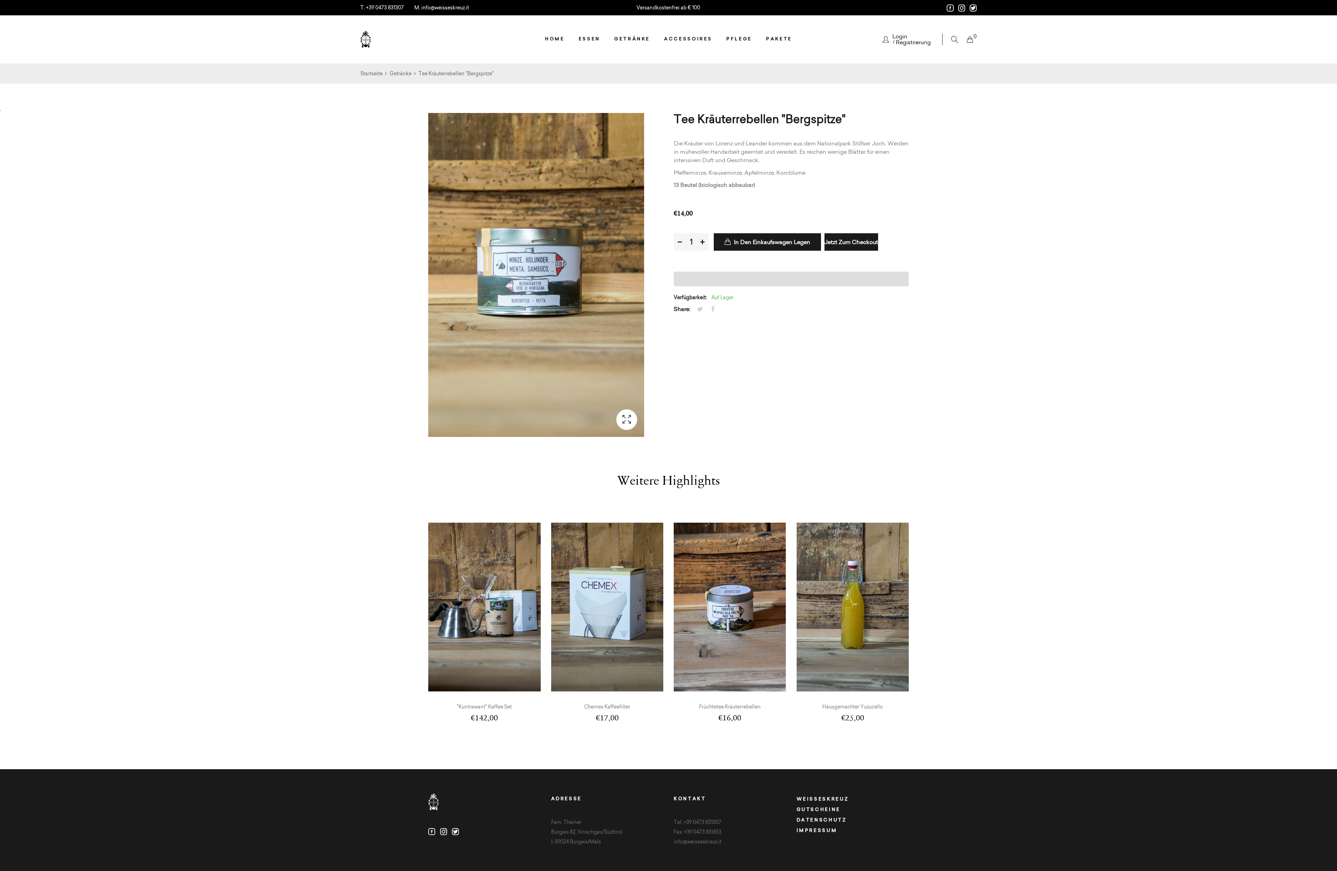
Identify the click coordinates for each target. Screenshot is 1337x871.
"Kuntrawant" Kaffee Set (484, 707)
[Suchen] (954, 39)
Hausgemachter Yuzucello (852, 707)
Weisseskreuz (823, 799)
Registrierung (913, 42)
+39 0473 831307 (385, 8)
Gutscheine (818, 809)
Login (899, 36)
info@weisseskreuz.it (445, 8)
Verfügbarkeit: (690, 297)
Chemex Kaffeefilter (607, 707)
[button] (791, 279)
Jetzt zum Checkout (851, 241)
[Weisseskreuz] (365, 39)
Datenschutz (822, 820)
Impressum (817, 830)
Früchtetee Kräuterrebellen (730, 707)
